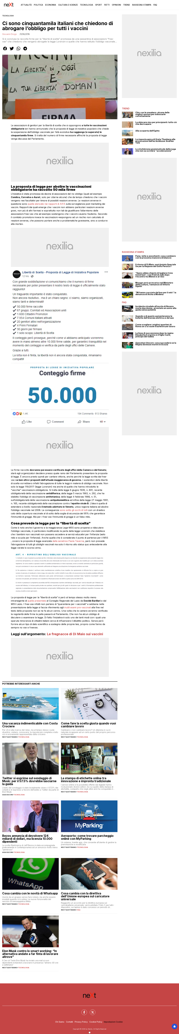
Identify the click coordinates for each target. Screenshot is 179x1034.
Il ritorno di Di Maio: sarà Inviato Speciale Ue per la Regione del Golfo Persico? (155, 265)
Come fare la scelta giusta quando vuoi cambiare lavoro (88, 725)
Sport (98, 5)
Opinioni (116, 5)
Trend (126, 5)
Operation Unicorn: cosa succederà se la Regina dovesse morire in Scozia (155, 344)
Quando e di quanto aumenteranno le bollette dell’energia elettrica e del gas (154, 317)
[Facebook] (82, 1010)
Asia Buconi (7, 795)
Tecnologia (86, 5)
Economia (50, 5)
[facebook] (5, 50)
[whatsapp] (18, 50)
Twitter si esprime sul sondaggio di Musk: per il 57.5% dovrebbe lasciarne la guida (29, 781)
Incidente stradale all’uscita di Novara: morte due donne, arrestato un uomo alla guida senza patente (155, 308)
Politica (38, 5)
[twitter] (12, 50)
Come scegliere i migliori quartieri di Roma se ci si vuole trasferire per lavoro (155, 325)
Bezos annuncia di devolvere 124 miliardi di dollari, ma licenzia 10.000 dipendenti (27, 838)
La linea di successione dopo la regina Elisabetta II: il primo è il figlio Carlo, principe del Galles (154, 335)
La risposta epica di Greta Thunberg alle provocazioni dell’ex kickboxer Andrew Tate (155, 141)
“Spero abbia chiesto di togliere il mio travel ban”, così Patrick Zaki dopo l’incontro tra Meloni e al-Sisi (154, 274)
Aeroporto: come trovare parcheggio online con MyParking (87, 837)
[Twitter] (91, 1010)
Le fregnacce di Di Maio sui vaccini (75, 634)
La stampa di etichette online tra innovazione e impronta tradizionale (86, 780)
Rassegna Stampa (141, 5)
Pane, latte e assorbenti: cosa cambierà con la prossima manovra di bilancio (155, 257)
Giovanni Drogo (9, 34)
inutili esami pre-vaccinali (77, 607)
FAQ (78, 910)
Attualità (26, 5)
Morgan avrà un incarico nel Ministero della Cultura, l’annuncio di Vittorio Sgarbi (154, 284)
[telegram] (25, 50)
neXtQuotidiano (9, 737)
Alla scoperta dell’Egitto (147, 131)
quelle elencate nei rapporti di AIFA (46, 203)
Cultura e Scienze (68, 5)
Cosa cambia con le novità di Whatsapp (30, 893)
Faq (155, 5)
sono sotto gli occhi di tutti (74, 510)
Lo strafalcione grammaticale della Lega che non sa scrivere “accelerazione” (155, 150)
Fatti (107, 5)
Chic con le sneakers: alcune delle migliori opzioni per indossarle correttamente (152, 114)
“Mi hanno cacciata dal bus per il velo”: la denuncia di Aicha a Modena (155, 293)
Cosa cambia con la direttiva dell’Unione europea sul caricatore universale (85, 896)
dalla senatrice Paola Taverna (68, 541)
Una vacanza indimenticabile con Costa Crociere (30, 725)
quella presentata (37, 600)
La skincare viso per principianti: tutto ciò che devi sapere (156, 123)
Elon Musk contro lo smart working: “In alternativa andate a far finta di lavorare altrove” (30, 953)
